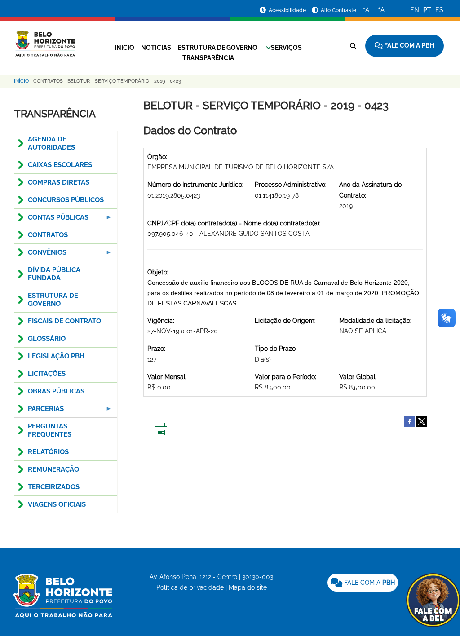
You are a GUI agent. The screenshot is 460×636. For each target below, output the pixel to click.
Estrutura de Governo (217, 47)
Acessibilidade (288, 10)
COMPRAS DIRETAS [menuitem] (58, 182)
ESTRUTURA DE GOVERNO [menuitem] (53, 300)
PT (427, 9)
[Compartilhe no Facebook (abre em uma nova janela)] (409, 420)
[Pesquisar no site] (353, 46)
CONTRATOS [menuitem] (48, 235)
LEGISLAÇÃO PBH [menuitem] (56, 356)
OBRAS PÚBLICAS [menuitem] (56, 391)
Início (124, 47)
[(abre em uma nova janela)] (421, 420)
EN (414, 9)
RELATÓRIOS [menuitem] (48, 452)
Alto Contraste (338, 10)
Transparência (208, 58)
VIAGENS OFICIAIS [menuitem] (57, 504)
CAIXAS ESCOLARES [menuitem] (60, 165)
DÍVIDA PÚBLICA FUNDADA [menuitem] (54, 274)
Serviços (286, 47)
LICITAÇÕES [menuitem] (47, 374)
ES (439, 9)
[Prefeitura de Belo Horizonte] (44, 38)
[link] (362, 583)
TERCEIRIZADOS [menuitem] (54, 487)
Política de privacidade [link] (190, 587)
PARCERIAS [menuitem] (39, 411)
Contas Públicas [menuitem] (51, 219)
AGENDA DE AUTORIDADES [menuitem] (51, 143)
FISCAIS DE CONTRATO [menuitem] (64, 321)
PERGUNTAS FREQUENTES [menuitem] (49, 430)
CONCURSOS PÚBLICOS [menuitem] (66, 200)
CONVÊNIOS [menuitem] (40, 254)
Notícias (156, 47)
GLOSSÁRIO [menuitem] (47, 339)
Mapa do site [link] (248, 587)
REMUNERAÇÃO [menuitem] (53, 469)
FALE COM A (368, 582)
